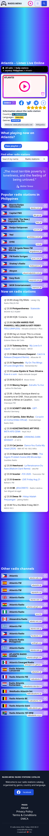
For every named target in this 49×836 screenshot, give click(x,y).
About (24, 808)
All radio (9, 68)
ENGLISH (19, 117)
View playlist (12, 146)
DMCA (24, 818)
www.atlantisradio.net (22, 124)
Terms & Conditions (24, 815)
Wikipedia (40, 124)
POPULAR (16, 120)
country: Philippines (14, 70)
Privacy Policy (24, 811)
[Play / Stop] (30, 3)
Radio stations (22, 68)
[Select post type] (34, 159)
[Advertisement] (24, 31)
